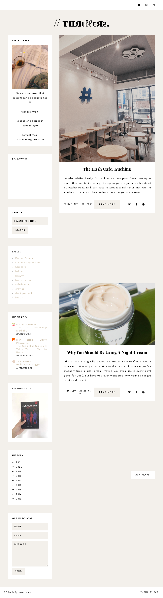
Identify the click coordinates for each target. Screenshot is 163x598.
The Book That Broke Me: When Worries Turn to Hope (31, 349)
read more (107, 204)
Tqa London (23, 361)
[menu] (10, 5)
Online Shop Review (28, 262)
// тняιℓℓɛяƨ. (23, 592)
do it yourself (23, 293)
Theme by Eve (149, 592)
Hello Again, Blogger (28, 364)
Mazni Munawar (26, 324)
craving (19, 289)
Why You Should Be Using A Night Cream (107, 352)
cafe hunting (22, 284)
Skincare (20, 267)
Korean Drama (24, 258)
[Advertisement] (107, 250)
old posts (143, 475)
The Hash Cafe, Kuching (107, 169)
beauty (19, 275)
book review (23, 280)
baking (19, 271)
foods (19, 297)
